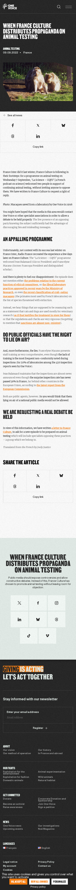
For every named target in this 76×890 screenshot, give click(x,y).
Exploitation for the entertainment (14, 773)
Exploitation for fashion (16, 777)
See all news (14, 115)
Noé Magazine (46, 829)
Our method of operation (17, 754)
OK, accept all (18, 881)
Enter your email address (23, 712)
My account (9, 866)
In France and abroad (50, 754)
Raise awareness (12, 807)
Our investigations (48, 826)
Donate (7, 799)
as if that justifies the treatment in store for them (42, 315)
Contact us (44, 866)
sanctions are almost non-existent (40, 323)
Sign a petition (46, 807)
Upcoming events (13, 829)
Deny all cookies (39, 881)
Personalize (59, 881)
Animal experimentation (51, 772)
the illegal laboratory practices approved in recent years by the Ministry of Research (34, 288)
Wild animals (45, 777)
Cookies (7, 870)
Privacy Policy (46, 862)
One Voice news (12, 826)
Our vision (9, 750)
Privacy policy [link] (38, 886)
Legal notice (10, 862)
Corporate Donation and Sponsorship (52, 800)
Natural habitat (46, 781)
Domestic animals (13, 781)
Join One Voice (46, 804)
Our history (44, 750)
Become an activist (14, 804)
